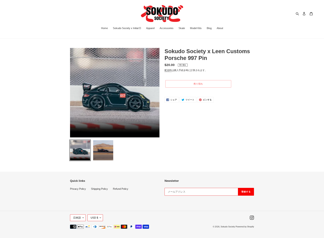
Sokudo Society (228, 227)
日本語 (77, 217)
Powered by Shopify (245, 227)
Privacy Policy (78, 188)
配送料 (168, 70)
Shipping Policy (99, 188)
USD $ (94, 217)
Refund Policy (120, 188)
